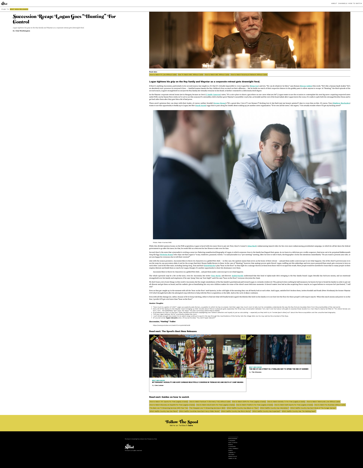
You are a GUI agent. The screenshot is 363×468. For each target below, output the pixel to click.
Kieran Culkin (306, 86)
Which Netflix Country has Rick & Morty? (236, 411)
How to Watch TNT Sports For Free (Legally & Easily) (169, 401)
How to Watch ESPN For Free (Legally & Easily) (249, 401)
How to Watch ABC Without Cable (217, 74)
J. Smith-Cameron (213, 94)
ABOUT (334, 3)
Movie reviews (232, 438)
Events (230, 450)
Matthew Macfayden (341, 103)
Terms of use (232, 458)
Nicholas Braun (166, 255)
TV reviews (231, 440)
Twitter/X (231, 454)
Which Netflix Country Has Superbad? (266, 411)
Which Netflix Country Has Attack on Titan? (243, 408)
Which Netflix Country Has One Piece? (164, 411)
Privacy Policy (232, 456)
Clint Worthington (22, 31)
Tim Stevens (256, 372)
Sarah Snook (201, 105)
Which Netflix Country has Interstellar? (274, 408)
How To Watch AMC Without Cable (190, 74)
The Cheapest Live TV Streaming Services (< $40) (207, 408)
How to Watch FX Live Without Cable (163, 74)
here (190, 425)
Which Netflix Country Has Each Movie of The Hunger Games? (313, 408)
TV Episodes (232, 446)
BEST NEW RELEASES (19, 9)
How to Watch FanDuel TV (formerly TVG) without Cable (210, 401)
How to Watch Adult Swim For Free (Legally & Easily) (215, 405)
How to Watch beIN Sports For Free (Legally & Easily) (294, 405)
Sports (230, 444)
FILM (4, 9)
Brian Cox (254, 86)
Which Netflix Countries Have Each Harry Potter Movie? (199, 411)
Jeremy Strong (219, 103)
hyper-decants (172, 318)
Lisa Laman (159, 385)
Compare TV (231, 452)
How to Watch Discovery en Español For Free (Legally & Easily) (172, 405)
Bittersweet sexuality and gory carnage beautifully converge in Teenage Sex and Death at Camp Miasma (197, 382)
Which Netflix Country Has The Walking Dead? (299, 411)
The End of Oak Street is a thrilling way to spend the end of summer (278, 369)
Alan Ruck (252, 246)
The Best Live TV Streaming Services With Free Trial (169, 408)
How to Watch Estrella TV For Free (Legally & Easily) (286, 401)
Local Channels (233, 448)
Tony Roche (216, 276)
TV (8, 9)
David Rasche (209, 266)
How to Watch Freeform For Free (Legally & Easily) (254, 405)
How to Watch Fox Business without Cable (330, 405)
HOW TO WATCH (355, 3)
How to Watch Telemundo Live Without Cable (323, 401)
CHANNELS (342, 3)
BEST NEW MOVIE (158, 380)
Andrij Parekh (237, 276)
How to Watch (232, 442)
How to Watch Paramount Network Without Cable (249, 74)
